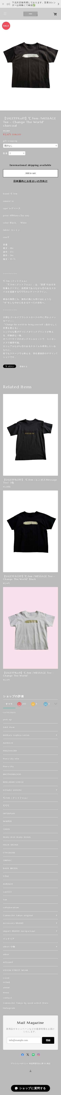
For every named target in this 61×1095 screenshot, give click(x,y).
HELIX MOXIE (13, 844)
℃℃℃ (6, 805)
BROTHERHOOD (12, 774)
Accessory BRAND (13, 923)
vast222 (7, 892)
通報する (23, 366)
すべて (9, 704)
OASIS (6, 829)
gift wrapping (10, 141)
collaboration (11, 907)
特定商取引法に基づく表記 (39, 1063)
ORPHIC (7, 860)
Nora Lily (8, 766)
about (6, 987)
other (6, 954)
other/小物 (9, 946)
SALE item (9, 727)
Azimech (8, 743)
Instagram (9, 1008)
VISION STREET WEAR (15, 970)
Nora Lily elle (11, 758)
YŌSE (6, 876)
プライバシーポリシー (19, 1063)
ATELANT (8, 962)
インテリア (9, 938)
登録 (48, 1040)
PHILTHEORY (10, 750)
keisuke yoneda (12, 790)
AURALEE (8, 884)
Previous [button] (3, 65)
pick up (7, 719)
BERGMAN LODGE (13, 782)
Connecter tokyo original (18, 915)
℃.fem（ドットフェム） (16, 798)
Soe (5, 899)
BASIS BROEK (10, 868)
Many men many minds (17, 837)
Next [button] (57, 65)
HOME (6, 982)
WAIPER (7, 821)
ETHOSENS (9, 852)
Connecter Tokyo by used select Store (26, 1003)
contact (7, 998)
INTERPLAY (9, 813)
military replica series (16, 735)
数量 (5, 153)
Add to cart (30, 173)
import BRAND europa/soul (19, 931)
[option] (30, 65)
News (6, 992)
